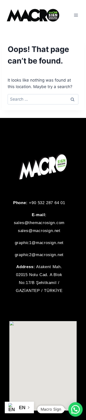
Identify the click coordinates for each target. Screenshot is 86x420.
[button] (43, 311)
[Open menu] (75, 15)
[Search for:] (43, 99)
